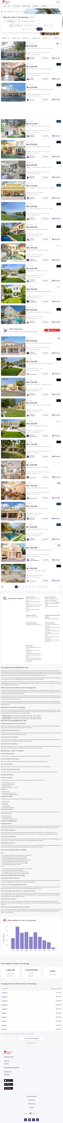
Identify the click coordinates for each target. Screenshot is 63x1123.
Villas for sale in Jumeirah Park (51, 598)
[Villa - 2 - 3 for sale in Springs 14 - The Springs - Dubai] (31, 92)
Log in (58, 2)
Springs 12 (4, 1001)
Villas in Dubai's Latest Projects (51, 618)
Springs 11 (4, 992)
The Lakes (30, 845)
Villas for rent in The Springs (32, 617)
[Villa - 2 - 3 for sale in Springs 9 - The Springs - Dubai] (31, 128)
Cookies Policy (31, 1103)
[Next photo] (24, 51)
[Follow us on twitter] (33, 1119)
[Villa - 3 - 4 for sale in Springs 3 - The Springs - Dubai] (31, 345)
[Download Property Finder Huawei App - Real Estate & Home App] (8, 1088)
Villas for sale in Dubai (8, 11)
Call (46, 58)
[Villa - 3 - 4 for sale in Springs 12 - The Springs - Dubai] (31, 252)
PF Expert (6, 1074)
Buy (5, 6)
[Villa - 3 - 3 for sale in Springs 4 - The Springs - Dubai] (31, 314)
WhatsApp (57, 58)
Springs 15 (4, 996)
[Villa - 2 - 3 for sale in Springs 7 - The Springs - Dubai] (31, 511)
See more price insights (32, 1038)
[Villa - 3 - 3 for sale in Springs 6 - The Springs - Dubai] (31, 149)
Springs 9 (4, 1021)
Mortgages (43, 6)
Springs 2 (4, 1017)
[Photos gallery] (13, 50)
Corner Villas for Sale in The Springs (33, 658)
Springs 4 (4, 1025)
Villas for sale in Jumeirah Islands (52, 601)
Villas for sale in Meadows (50, 600)
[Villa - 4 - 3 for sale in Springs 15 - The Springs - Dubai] (31, 531)
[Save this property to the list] (24, 43)
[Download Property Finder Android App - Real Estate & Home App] (8, 1084)
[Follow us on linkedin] (37, 1119)
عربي (26, 1113)
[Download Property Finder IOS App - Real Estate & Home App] (8, 1080)
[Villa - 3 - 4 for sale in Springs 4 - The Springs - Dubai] (31, 50)
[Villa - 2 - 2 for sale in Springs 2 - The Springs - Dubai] (31, 490)
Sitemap (31, 1107)
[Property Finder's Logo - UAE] (6, 2)
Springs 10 (4, 1005)
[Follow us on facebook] (29, 1119)
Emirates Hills (22, 845)
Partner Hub (7, 1071)
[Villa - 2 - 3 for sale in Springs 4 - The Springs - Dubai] (31, 294)
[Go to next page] (60, 586)
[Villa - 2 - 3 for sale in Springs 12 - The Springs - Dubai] (31, 552)
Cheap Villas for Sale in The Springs (33, 624)
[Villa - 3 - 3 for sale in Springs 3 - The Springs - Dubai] (31, 232)
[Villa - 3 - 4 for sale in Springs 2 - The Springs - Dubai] (31, 469)
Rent (9, 6)
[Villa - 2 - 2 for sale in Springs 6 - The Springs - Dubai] (31, 449)
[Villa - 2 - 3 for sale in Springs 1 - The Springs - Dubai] (31, 169)
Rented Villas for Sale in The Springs (33, 653)
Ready (50, 25)
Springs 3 (4, 1013)
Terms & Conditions (31, 1096)
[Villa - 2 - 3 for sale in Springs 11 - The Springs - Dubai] (31, 71)
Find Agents (35, 6)
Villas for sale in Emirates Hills (51, 606)
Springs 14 (4, 1009)
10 (46, 586)
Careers (6, 1063)
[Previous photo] (2, 51)
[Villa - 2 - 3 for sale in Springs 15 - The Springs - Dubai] (31, 407)
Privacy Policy (31, 1100)
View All (56, 38)
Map (38, 29)
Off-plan (46, 25)
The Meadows (16, 845)
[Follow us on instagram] (25, 1119)
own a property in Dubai (44, 683)
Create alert (34, 29)
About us (6, 1061)
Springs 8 (4, 1029)
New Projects (16, 6)
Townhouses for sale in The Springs (33, 605)
